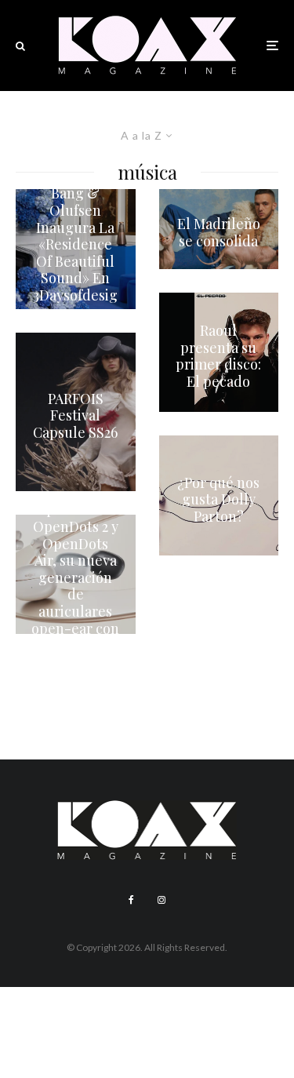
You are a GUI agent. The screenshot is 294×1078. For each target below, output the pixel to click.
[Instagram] (161, 899)
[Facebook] (131, 899)
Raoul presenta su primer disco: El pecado (218, 356)
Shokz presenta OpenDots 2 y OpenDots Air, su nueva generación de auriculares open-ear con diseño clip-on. (75, 578)
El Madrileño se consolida (218, 232)
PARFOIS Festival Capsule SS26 (75, 415)
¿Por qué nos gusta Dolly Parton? (218, 499)
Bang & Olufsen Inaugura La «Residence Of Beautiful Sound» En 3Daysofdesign (75, 253)
